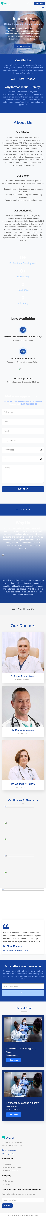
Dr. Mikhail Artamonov (23, 730)
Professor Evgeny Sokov (23, 676)
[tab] (23, 510)
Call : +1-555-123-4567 (23, 79)
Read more (14, 1060)
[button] (43, 8)
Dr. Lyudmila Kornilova (23, 784)
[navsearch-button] (28, 3)
